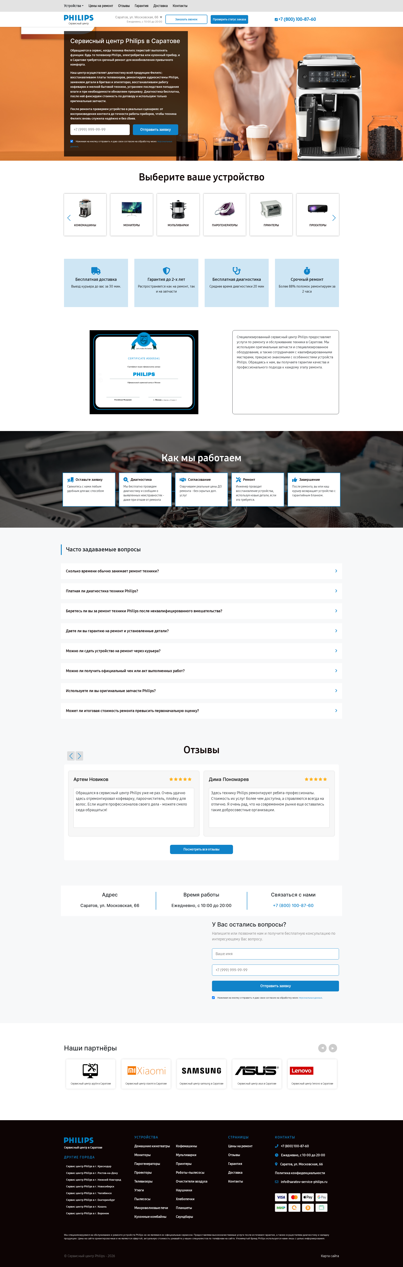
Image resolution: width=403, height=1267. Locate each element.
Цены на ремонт (101, 6)
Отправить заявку (155, 129)
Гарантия (141, 6)
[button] (69, 217)
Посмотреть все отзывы (201, 849)
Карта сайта (330, 1256)
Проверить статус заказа (229, 19)
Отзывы (124, 6)
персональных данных (310, 997)
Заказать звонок (186, 19)
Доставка (160, 6)
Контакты (180, 6)
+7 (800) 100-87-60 (293, 905)
